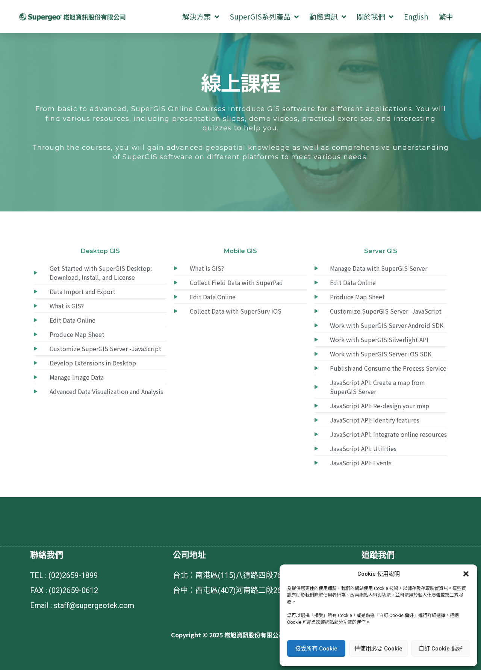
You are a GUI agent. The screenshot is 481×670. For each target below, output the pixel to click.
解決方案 (196, 16)
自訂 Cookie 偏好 (441, 648)
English (416, 16)
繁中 (446, 16)
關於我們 (371, 16)
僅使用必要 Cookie (378, 648)
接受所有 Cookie (316, 648)
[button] (466, 574)
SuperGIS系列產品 (260, 16)
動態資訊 (323, 16)
